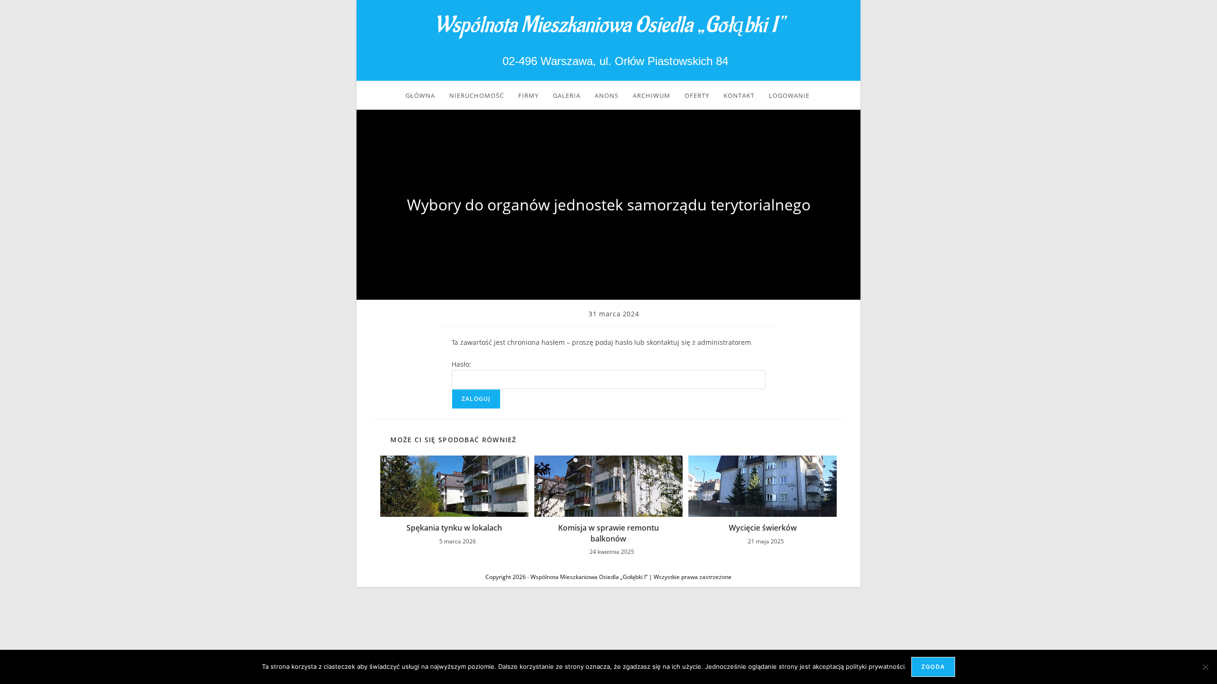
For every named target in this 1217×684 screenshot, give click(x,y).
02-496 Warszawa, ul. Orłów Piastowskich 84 (613, 61)
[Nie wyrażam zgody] (1205, 667)
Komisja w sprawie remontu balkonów (608, 532)
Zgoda (933, 666)
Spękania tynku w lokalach (454, 527)
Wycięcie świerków (763, 527)
